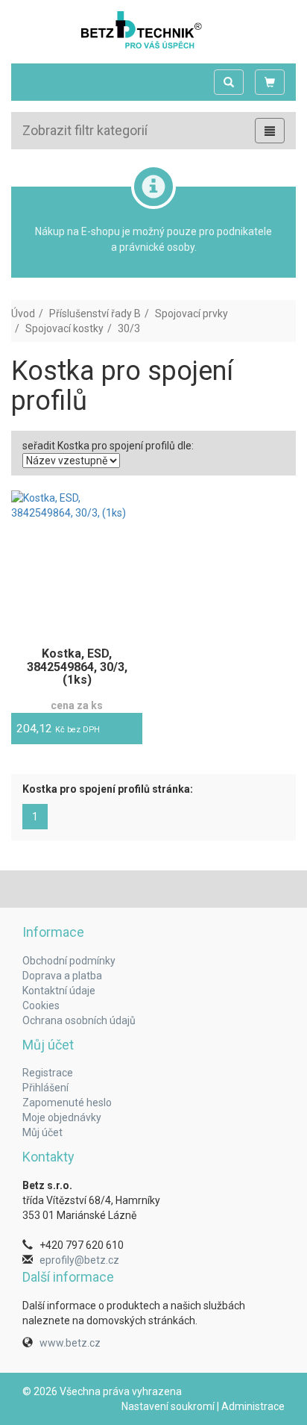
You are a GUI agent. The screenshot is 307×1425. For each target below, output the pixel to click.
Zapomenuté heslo (67, 1102)
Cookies (41, 1005)
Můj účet (42, 1132)
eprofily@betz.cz (79, 1260)
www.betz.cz (70, 1343)
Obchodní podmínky (68, 961)
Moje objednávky (61, 1117)
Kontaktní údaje (58, 991)
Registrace (47, 1073)
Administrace (253, 1406)
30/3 (129, 328)
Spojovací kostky (64, 328)
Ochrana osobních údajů (79, 1020)
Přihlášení (45, 1088)
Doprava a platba (62, 976)
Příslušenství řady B (95, 313)
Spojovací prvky (191, 313)
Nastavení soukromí (168, 1406)
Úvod (23, 313)
